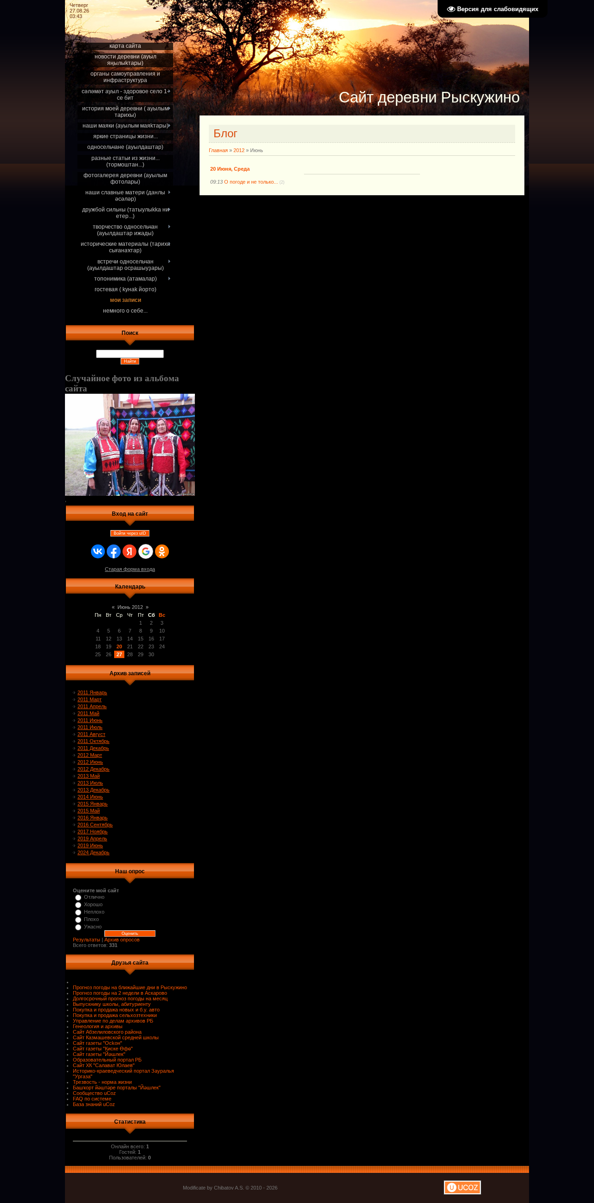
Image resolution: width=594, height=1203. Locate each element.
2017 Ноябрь (92, 831)
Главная (218, 150)
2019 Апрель (92, 838)
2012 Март (89, 755)
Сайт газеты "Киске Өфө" (103, 1048)
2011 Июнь (90, 720)
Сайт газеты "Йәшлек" (99, 1054)
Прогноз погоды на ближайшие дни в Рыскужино (130, 987)
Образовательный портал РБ (107, 1059)
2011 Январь (92, 692)
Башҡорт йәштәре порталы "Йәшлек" (117, 1087)
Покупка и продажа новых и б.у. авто (116, 1009)
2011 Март (89, 699)
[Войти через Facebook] (114, 551)
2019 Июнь (90, 845)
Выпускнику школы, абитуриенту (112, 1004)
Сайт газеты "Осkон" (97, 1043)
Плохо (91, 919)
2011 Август (91, 734)
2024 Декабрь (93, 852)
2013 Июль (90, 783)
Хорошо (93, 904)
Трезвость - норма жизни (102, 1082)
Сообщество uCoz (94, 1093)
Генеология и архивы (98, 1026)
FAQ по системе (92, 1098)
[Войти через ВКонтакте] (98, 551)
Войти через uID (130, 533)
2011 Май (88, 713)
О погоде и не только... (251, 182)
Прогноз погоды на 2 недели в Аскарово (120, 993)
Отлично (94, 897)
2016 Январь (92, 817)
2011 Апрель (92, 706)
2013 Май (88, 776)
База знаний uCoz (94, 1104)
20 (119, 646)
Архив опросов (122, 939)
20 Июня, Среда (230, 169)
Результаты (86, 939)
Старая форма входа (130, 569)
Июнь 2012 (130, 607)
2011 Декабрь (93, 748)
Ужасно (93, 926)
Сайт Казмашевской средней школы (116, 1037)
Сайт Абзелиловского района (107, 1032)
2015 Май (88, 810)
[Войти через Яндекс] (129, 551)
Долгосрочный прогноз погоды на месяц (120, 998)
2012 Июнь (90, 762)
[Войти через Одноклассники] (162, 551)
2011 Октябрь (93, 741)
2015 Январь (92, 803)
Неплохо (94, 912)
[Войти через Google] (145, 551)
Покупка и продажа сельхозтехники (115, 1015)
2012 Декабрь (93, 769)
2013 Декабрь (93, 790)
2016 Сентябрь (95, 824)
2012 (239, 150)
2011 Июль (90, 727)
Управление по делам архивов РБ (113, 1021)
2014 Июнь (90, 797)
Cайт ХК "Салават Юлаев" (104, 1065)
